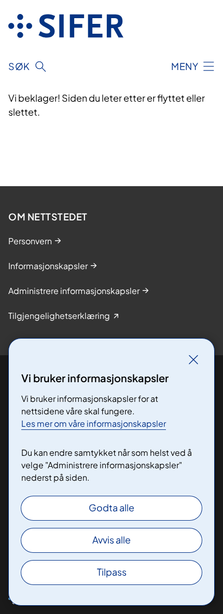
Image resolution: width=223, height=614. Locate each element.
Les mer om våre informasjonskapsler (93, 423)
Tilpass (112, 572)
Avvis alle (111, 540)
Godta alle (111, 507)
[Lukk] (193, 359)
